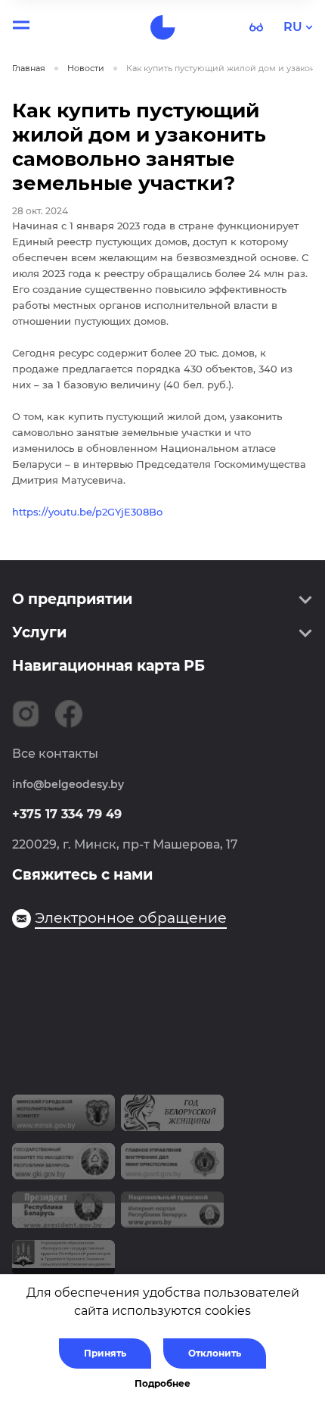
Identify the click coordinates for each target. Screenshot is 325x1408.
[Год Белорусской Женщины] (172, 1119)
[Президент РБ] (63, 1216)
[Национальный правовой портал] (172, 1216)
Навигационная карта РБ (108, 665)
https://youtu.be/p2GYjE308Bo (87, 512)
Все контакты (55, 753)
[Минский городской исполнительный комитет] (63, 1119)
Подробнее (162, 1383)
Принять (105, 1353)
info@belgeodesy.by (68, 784)
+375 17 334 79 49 (67, 814)
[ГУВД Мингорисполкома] (172, 1167)
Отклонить (214, 1353)
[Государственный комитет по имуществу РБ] (63, 1167)
